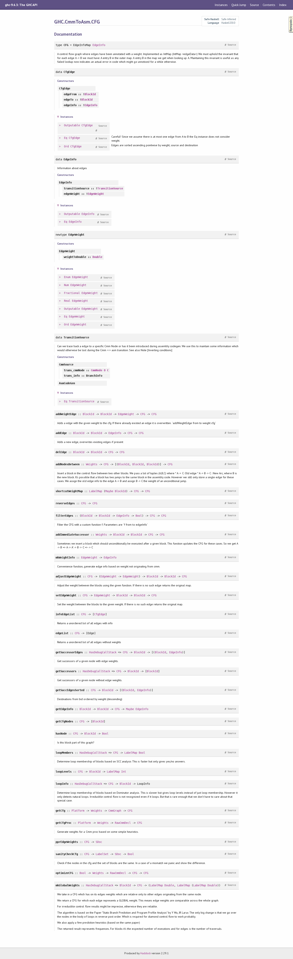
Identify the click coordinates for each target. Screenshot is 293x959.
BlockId (90, 94)
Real (67, 300)
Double (97, 257)
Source (254, 5)
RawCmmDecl (123, 822)
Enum (67, 277)
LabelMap (95, 491)
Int (123, 771)
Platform (78, 810)
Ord (66, 146)
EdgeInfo (98, 45)
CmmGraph (114, 810)
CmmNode (96, 370)
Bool (139, 515)
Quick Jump (238, 5)
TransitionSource (110, 188)
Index (282, 5)
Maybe (109, 491)
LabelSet (102, 854)
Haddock (145, 953)
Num (66, 285)
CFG (142, 414)
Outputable (72, 125)
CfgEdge (87, 125)
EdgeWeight (96, 193)
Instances (221, 5)
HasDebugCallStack (102, 652)
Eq (65, 137)
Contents (269, 5)
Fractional (72, 293)
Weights (91, 464)
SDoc (99, 841)
